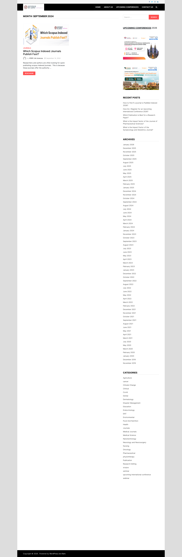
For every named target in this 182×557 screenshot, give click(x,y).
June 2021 (127, 327)
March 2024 (128, 223)
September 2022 (129, 281)
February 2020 (129, 352)
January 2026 (128, 145)
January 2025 (128, 188)
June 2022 (127, 291)
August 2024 (128, 205)
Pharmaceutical (129, 453)
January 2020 (128, 356)
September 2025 (129, 159)
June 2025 (127, 170)
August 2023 (128, 245)
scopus (126, 467)
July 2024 (127, 209)
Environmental (128, 417)
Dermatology (128, 399)
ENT (124, 414)
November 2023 (129, 234)
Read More (29, 73)
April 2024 (127, 220)
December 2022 (129, 273)
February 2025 (129, 184)
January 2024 (128, 231)
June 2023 (127, 252)
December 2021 (129, 309)
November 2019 (129, 363)
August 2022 (128, 284)
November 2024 (129, 195)
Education (127, 406)
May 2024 (127, 216)
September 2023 (129, 241)
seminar (126, 471)
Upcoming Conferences (127, 7)
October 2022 (128, 277)
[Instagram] (155, 2)
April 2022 (127, 299)
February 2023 (129, 266)
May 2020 (127, 345)
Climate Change (129, 385)
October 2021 (128, 316)
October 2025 (128, 155)
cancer (125, 381)
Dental (125, 396)
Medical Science (129, 435)
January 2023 (128, 270)
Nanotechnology (129, 439)
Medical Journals (129, 432)
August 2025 (128, 162)
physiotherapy (128, 457)
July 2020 (127, 342)
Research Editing (129, 464)
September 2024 (129, 202)
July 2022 (127, 288)
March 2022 (128, 302)
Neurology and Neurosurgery (134, 442)
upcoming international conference (137, 475)
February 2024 (129, 227)
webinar (126, 478)
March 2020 (128, 349)
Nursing (126, 446)
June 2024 (127, 213)
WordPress (54, 554)
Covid (125, 392)
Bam (64, 554)
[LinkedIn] (158, 2)
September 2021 (129, 320)
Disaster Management (131, 403)
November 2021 (129, 313)
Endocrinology (129, 410)
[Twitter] (152, 2)
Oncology (127, 449)
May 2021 (127, 331)
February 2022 (129, 306)
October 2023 (128, 238)
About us (108, 7)
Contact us (147, 7)
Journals (27, 48)
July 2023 (127, 248)
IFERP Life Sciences (36, 58)
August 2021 (128, 324)
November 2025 (129, 152)
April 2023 (127, 259)
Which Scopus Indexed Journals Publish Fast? (42, 53)
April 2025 (127, 177)
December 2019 (129, 359)
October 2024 (128, 198)
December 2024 (129, 191)
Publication (127, 460)
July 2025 (127, 166)
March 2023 (128, 263)
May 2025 (127, 173)
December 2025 (129, 148)
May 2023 (127, 256)
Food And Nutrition (130, 421)
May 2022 (127, 295)
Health (125, 424)
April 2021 (127, 334)
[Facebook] (149, 2)
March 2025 (128, 180)
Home (98, 7)
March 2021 (127, 338)
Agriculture (127, 378)
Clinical (126, 389)
